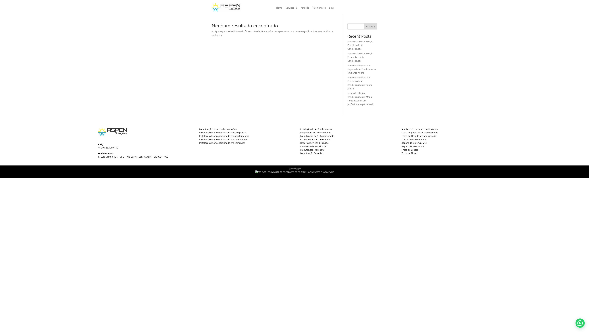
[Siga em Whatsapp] (365, 6)
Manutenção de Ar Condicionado (317, 135)
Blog (331, 7)
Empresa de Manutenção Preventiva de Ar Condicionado (360, 57)
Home (279, 7)
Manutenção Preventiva (312, 149)
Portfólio (304, 7)
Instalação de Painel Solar (313, 146)
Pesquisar (371, 26)
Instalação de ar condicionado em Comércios (222, 142)
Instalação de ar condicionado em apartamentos (224, 135)
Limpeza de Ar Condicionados (315, 132)
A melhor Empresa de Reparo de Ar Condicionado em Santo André (361, 69)
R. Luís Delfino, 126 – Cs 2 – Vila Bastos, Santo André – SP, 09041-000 (133, 156)
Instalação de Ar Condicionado (316, 129)
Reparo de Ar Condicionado (314, 142)
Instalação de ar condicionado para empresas (222, 132)
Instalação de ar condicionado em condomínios (223, 139)
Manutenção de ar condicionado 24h (218, 129)
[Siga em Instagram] (354, 6)
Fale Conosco (319, 7)
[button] (580, 323)
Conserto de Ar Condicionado (315, 139)
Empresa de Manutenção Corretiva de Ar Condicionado (360, 45)
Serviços (290, 7)
